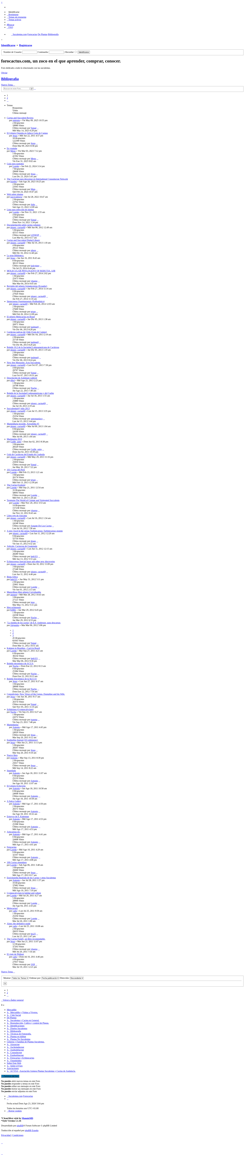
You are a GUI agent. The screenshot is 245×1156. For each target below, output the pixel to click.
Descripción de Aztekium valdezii (22, 378)
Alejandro (14, 625)
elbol (12, 380)
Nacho (34, 388)
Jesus (15, 135)
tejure (33, 311)
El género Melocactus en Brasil (21, 316)
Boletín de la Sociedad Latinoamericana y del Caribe (30, 393)
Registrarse (25, 45)
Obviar (4, 73)
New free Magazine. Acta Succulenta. (24, 362)
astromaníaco (37, 418)
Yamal (33, 128)
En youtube (12, 148)
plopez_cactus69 (17, 227)
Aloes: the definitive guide (18, 923)
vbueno (34, 281)
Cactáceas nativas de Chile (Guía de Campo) (27, 332)
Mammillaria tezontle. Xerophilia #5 (23, 424)
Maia (33, 189)
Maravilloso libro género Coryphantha (24, 592)
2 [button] (7, 98)
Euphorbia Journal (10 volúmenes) (22, 740)
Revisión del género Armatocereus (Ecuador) (27, 286)
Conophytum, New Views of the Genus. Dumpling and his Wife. (36, 694)
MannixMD (27, 1118)
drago (33, 541)
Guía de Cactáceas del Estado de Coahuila (26, 454)
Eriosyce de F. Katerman (18, 816)
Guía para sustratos (15, 163)
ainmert (13, 594)
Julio (33, 204)
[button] (8, 100)
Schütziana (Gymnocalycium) (20, 709)
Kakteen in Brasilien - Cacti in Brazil (23, 648)
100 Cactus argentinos (17, 862)
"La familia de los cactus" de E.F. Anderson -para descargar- (34, 622)
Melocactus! (12, 908)
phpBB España (31, 1130)
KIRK (13, 610)
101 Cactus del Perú (16, 469)
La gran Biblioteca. (15, 255)
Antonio (16, 727)
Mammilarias (12, 724)
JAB (33, 964)
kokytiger (35, 265)
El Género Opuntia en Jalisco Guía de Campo (27, 133)
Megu (13, 151)
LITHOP (35, 235)
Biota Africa (12, 577)
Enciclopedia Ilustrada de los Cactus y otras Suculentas (31, 877)
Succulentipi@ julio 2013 (18, 408)
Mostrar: (7, 978)
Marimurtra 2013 (14, 439)
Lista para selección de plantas (20, 209)
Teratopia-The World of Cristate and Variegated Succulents (33, 500)
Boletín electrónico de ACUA (20, 663)
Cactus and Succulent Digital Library (23, 240)
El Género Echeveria (16, 786)
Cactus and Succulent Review (20, 118)
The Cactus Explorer (16, 485)
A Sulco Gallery (14, 801)
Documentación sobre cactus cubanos (23, 225)
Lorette (16, 166)
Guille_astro (15, 441)
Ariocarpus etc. (13, 832)
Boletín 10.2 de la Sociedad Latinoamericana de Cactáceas (33, 347)
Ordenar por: (35, 978)
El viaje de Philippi (15, 954)
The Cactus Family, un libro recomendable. (26, 939)
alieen (33, 250)
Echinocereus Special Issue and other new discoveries (31, 561)
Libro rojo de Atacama (17, 515)
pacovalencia (16, 197)
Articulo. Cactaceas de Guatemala (22, 546)
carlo (15, 911)
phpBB (20, 1125)
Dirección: (65, 978)
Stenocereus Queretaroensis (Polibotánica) (26, 301)
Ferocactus (11, 847)
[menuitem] (13, 12)
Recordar (69, 52)
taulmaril (35, 327)
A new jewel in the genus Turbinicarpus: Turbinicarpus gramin (35, 531)
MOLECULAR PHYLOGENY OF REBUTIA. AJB (31, 271)
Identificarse (8, 45)
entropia (16, 120)
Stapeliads (11, 770)
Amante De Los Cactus (41, 526)
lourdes (13, 181)
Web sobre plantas (15, 194)
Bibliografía (10, 79)
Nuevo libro (12, 755)
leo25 (33, 934)
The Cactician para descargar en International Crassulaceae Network (37, 179)
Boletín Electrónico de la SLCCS (22, 679)
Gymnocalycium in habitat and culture (24, 893)
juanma (34, 719)
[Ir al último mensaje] (38, 128)
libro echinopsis (14, 607)
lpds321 (34, 556)
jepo (33, 602)
